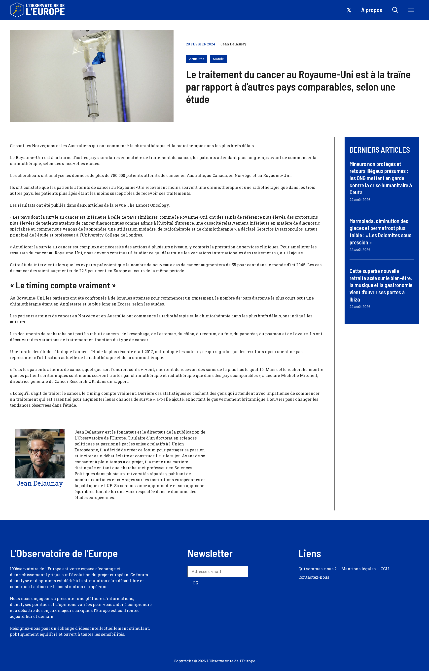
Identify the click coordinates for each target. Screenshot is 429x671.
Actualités (196, 59)
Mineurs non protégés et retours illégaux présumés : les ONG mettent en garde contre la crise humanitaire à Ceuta (381, 178)
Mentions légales (358, 568)
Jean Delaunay (233, 44)
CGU (385, 568)
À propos (371, 9)
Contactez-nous (313, 577)
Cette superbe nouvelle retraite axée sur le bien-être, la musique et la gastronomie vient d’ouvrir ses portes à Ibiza (381, 285)
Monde (218, 59)
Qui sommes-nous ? (317, 568)
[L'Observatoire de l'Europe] (38, 10)
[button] (395, 10)
